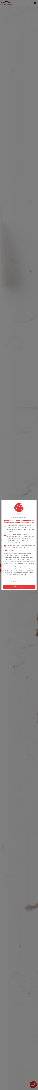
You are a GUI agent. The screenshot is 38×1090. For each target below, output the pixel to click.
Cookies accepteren (19, 587)
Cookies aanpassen (19, 581)
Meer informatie (21, 574)
